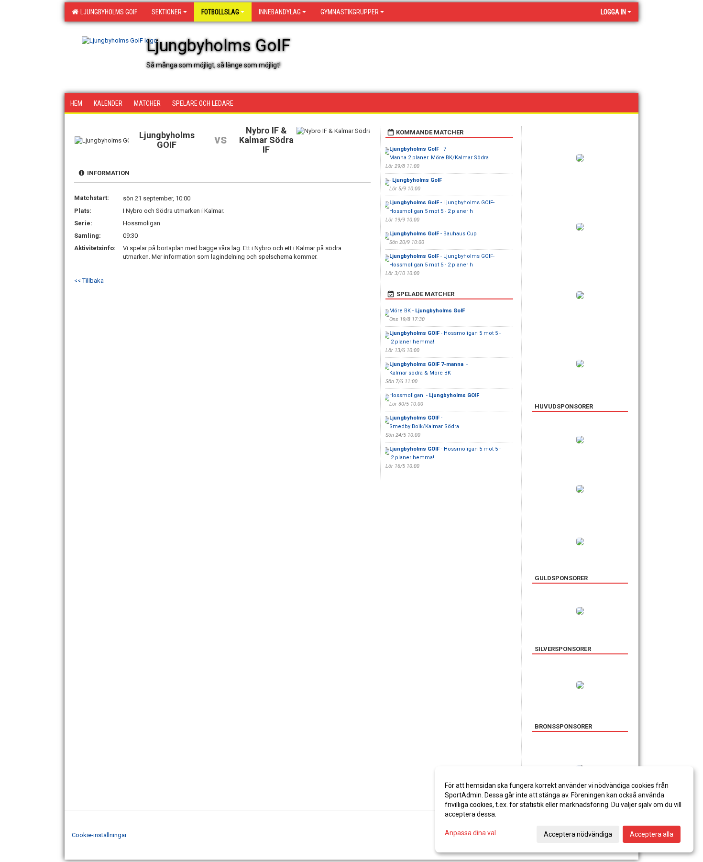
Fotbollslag (220, 12)
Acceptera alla (651, 834)
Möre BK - (427, 311)
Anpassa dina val (470, 833)
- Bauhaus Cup (433, 234)
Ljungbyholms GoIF (107, 12)
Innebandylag (280, 12)
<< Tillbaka (89, 280)
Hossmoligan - (434, 395)
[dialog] (564, 809)
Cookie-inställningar (99, 835)
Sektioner (167, 12)
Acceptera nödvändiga (578, 834)
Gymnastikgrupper (349, 12)
